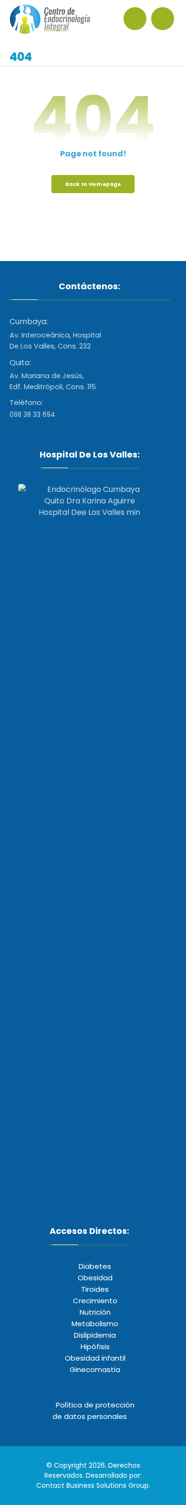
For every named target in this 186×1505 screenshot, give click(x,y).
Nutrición (95, 1312)
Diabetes (95, 1266)
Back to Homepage (93, 183)
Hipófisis (95, 1346)
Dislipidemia (95, 1335)
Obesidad (95, 1278)
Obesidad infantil (95, 1358)
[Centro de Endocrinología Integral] (50, 19)
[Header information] (137, 17)
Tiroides (95, 1289)
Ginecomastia (95, 1369)
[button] (162, 18)
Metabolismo (95, 1324)
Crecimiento (95, 1301)
